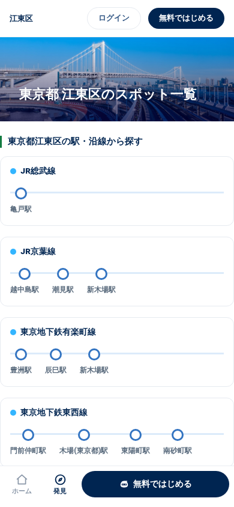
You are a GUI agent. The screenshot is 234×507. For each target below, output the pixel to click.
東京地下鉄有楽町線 (58, 331)
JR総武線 (38, 170)
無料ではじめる (186, 17)
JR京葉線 (38, 251)
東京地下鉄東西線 (54, 412)
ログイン (114, 17)
